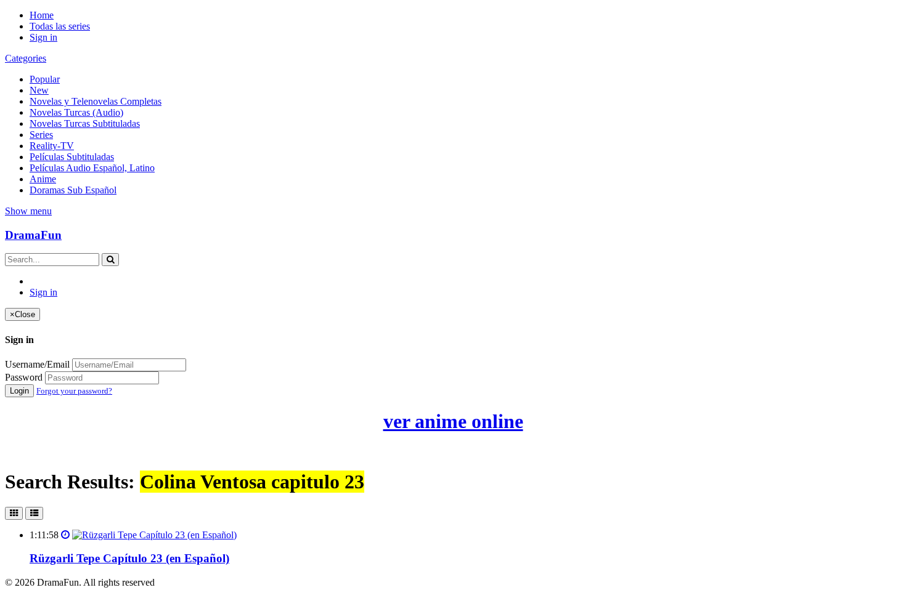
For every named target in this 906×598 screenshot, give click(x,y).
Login (19, 390)
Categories (25, 58)
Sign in (43, 37)
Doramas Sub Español (73, 190)
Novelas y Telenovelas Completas (95, 101)
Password (24, 377)
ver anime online (453, 421)
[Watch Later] (65, 535)
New (39, 90)
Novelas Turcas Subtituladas (85, 123)
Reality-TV (52, 145)
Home (42, 15)
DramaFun (33, 234)
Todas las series (60, 26)
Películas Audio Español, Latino (92, 168)
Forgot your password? (74, 390)
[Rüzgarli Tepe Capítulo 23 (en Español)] (154, 535)
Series (41, 134)
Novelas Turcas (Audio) (76, 112)
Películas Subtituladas (72, 157)
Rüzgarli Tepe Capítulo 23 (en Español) (129, 558)
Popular (45, 79)
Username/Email (37, 364)
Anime (43, 179)
